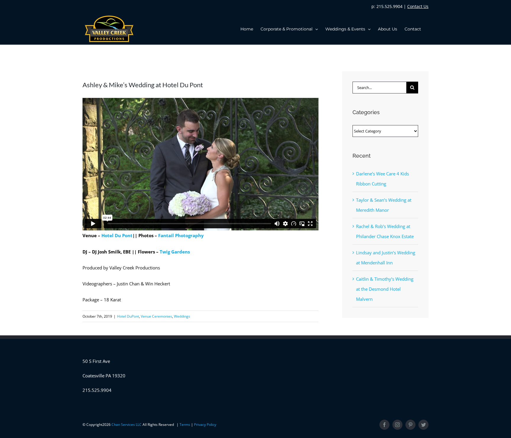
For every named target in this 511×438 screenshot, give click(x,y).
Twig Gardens (175, 252)
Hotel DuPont (128, 316)
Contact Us (417, 6)
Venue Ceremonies (156, 316)
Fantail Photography (181, 235)
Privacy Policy (205, 424)
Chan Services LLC (127, 424)
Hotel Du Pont (116, 235)
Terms (185, 424)
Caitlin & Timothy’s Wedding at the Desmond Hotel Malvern (384, 289)
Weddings (182, 316)
